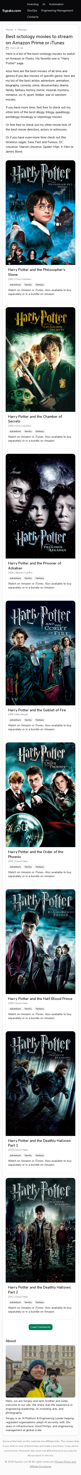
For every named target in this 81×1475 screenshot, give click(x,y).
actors (44, 129)
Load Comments (41, 1327)
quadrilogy (62, 112)
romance (11, 95)
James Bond (14, 151)
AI (43, 4)
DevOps (32, 10)
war (48, 95)
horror (41, 90)
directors (33, 129)
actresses (60, 129)
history (30, 90)
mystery (62, 90)
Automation (56, 4)
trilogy (50, 112)
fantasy (20, 90)
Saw (31, 142)
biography (12, 85)
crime (36, 85)
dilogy (40, 112)
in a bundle (33, 294)
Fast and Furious (46, 142)
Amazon (26, 290)
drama (64, 85)
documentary (49, 85)
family (10, 90)
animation (62, 80)
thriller (39, 95)
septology (44, 117)
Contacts (33, 17)
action (35, 80)
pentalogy (12, 117)
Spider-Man (51, 147)
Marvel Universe (30, 147)
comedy (25, 85)
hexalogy (27, 117)
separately (14, 294)
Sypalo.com (11, 10)
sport (30, 95)
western (60, 95)
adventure (48, 80)
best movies (38, 71)
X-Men (65, 147)
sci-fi (22, 95)
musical (51, 90)
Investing (33, 4)
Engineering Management (57, 10)
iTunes (39, 290)
